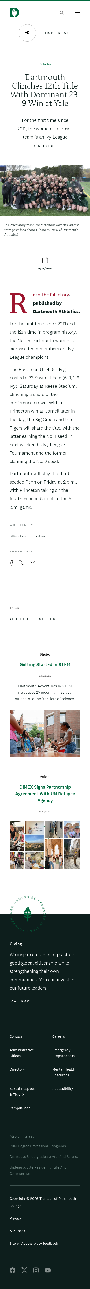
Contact (16, 1036)
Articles (45, 64)
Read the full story (51, 295)
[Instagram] (36, 1272)
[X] (24, 1272)
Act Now (20, 1001)
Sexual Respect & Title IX (22, 1091)
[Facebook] (12, 1272)
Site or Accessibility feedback (34, 1243)
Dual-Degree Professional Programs (38, 1146)
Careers (58, 1036)
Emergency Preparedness (63, 1053)
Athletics (20, 619)
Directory (17, 1069)
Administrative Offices (22, 1053)
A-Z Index (17, 1231)
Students (50, 619)
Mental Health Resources (63, 1072)
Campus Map (20, 1108)
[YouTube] (48, 1272)
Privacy (16, 1218)
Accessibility (62, 1088)
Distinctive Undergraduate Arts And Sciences (45, 1156)
